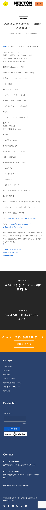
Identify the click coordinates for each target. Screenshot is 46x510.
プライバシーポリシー (11, 386)
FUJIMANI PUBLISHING (19, 485)
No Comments (31, 33)
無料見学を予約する (24, 344)
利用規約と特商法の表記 (12, 382)
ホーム (5, 46)
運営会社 (6, 391)
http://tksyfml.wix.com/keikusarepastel (21, 218)
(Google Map (30, 465)
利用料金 (6, 370)
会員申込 (6, 374)
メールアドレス (8, 413)
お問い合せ (7, 366)
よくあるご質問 (9, 378)
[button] (5, 4)
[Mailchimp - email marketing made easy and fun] (15, 437)
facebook (23, 18)
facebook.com (8, 256)
